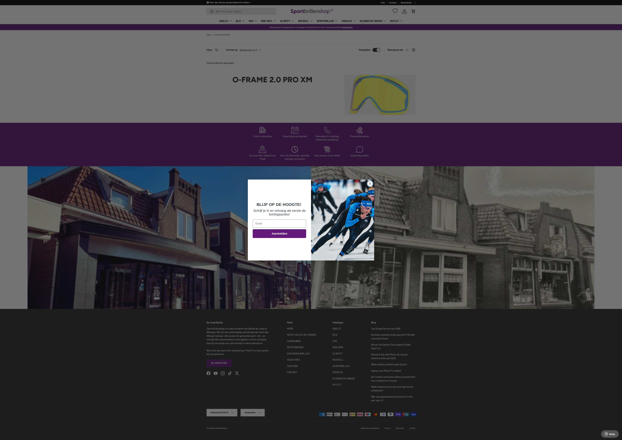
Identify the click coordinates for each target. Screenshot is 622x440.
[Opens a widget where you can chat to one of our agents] (610, 434)
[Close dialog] (370, 183)
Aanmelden (279, 233)
